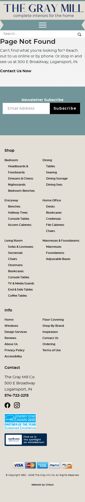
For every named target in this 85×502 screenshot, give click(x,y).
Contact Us (50, 338)
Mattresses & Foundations (60, 240)
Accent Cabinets (19, 224)
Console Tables (18, 218)
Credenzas (53, 218)
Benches (14, 206)
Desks (50, 206)
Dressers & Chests (20, 178)
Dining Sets (54, 184)
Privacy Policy (14, 350)
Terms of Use (51, 350)
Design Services (15, 332)
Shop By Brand (53, 325)
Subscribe (65, 108)
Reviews (10, 338)
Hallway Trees (18, 212)
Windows (11, 325)
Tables (50, 166)
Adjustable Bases (58, 259)
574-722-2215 (16, 395)
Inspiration (50, 332)
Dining (47, 160)
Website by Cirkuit (42, 485)
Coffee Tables (17, 295)
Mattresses (53, 246)
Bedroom (11, 160)
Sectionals (15, 252)
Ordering (48, 344)
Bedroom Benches (21, 190)
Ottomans (15, 265)
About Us (11, 344)
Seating (51, 172)
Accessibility (13, 356)
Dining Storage (57, 178)
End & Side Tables (20, 289)
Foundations (55, 252)
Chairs (50, 231)
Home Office (51, 200)
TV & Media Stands (21, 283)
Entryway (11, 200)
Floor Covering (53, 319)
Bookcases (54, 212)
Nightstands (17, 184)
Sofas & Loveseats (20, 246)
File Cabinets (55, 224)
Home (8, 319)
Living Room (13, 240)
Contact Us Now (15, 71)
